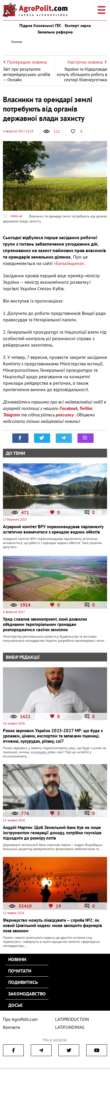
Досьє (15, 1005)
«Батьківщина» (69, 263)
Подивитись (23, 982)
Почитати (19, 971)
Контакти (11, 1027)
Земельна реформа (55, 32)
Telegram (11, 415)
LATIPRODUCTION (72, 1019)
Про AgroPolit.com (20, 1019)
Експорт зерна (78, 25)
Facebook (68, 408)
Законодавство (27, 994)
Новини (17, 959)
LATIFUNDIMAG (69, 1027)
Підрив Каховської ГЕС (40, 25)
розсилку (65, 415)
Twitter (85, 408)
